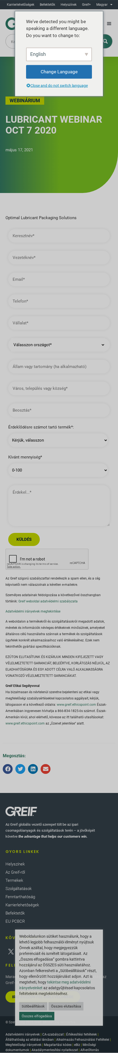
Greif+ (86, 5)
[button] (109, 23)
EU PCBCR (15, 921)
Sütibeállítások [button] (33, 1006)
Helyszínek (69, 5)
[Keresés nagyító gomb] (105, 41)
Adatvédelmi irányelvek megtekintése (32, 611)
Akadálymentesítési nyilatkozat (55, 1050)
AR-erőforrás (89, 1050)
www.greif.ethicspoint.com (76, 705)
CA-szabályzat (53, 1034)
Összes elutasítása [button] (66, 1006)
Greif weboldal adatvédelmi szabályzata (48, 601)
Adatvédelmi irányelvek (22, 1034)
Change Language (59, 71)
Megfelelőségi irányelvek (23, 1045)
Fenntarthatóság (20, 896)
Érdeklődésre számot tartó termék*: (41, 427)
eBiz (77, 1045)
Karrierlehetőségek (20, 5)
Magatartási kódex (58, 1045)
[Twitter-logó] (10, 951)
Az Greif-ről (15, 872)
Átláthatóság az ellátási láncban (29, 1040)
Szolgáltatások (18, 888)
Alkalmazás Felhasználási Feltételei (82, 1040)
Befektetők (47, 5)
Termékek (14, 880)
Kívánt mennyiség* (25, 457)
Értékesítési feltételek (81, 1034)
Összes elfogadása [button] (37, 1016)
